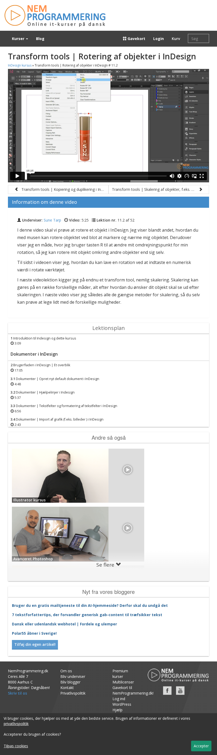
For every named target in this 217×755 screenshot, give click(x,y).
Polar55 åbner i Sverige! (34, 633)
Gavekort (135, 38)
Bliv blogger (70, 682)
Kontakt (67, 687)
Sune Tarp (52, 220)
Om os (66, 670)
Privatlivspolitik (72, 693)
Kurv (176, 38)
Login (158, 38)
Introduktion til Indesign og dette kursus (43, 341)
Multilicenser (123, 682)
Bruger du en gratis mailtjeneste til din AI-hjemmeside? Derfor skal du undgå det (90, 605)
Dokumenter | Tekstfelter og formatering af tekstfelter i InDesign (64, 408)
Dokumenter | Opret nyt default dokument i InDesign (55, 381)
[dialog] (108, 734)
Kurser (18, 38)
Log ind (118, 698)
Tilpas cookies (16, 745)
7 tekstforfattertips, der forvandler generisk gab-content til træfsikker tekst (87, 614)
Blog (40, 38)
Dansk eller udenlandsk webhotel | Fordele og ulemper (64, 623)
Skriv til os (17, 693)
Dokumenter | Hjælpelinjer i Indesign (43, 395)
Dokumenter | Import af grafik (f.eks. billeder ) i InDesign (57, 422)
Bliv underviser (72, 676)
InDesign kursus (19, 65)
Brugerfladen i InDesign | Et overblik (40, 368)
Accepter (201, 745)
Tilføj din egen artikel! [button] (35, 644)
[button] (58, 189)
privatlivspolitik (16, 723)
